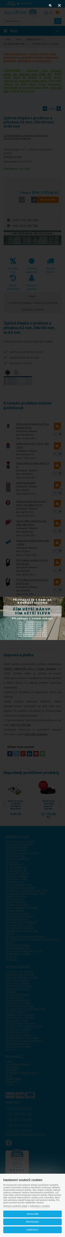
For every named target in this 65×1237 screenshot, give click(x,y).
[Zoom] (50, 5)
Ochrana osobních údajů (15, 1206)
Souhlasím (32, 1214)
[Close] (59, 5)
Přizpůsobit (32, 1222)
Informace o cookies (40, 1206)
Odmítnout (32, 1230)
